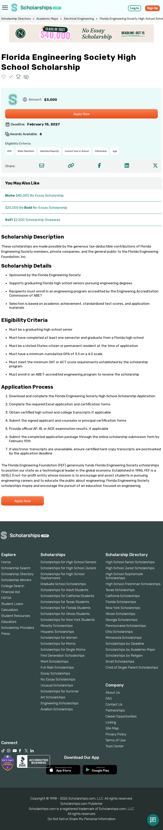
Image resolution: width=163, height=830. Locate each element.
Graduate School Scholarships (63, 584)
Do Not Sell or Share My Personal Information (81, 819)
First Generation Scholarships (63, 655)
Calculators (9, 610)
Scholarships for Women (59, 638)
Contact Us (114, 704)
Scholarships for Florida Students (66, 608)
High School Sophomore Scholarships (124, 576)
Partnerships (115, 710)
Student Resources (15, 616)
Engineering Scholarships (60, 703)
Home (6, 562)
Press (5, 634)
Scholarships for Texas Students (65, 602)
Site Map (112, 728)
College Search (12, 586)
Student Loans (12, 604)
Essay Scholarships (55, 673)
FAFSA (6, 598)
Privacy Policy (116, 734)
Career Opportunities (121, 716)
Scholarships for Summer (60, 691)
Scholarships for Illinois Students (65, 614)
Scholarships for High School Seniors (68, 562)
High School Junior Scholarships (130, 568)
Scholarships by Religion (124, 655)
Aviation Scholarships (57, 709)
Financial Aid (10, 592)
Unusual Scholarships (57, 685)
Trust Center (115, 746)
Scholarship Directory (16, 18)
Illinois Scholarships (120, 614)
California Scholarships (123, 596)
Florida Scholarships (121, 602)
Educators (8, 622)
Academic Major (47, 18)
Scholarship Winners (16, 580)
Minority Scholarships (57, 626)
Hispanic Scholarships (57, 632)
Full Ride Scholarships (57, 667)
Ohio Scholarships (119, 632)
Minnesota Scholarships (124, 638)
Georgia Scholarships (122, 620)
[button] (3, 76)
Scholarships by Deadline (125, 644)
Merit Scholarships (55, 661)
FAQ (109, 698)
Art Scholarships (53, 697)
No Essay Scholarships (58, 679)
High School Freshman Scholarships (133, 584)
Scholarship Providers (17, 628)
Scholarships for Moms (58, 644)
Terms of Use (116, 740)
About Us (113, 692)
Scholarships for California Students (67, 596)
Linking (111, 722)
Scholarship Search (15, 568)
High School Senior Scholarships (130, 562)
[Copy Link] (71, 165)
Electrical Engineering (79, 18)
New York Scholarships (123, 608)
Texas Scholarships (120, 590)
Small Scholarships (120, 661)
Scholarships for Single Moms (63, 649)
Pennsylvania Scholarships (126, 626)
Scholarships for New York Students (68, 620)
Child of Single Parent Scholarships (132, 667)
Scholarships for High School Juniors (68, 568)
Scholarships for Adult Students (64, 590)
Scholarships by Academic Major (130, 649)
